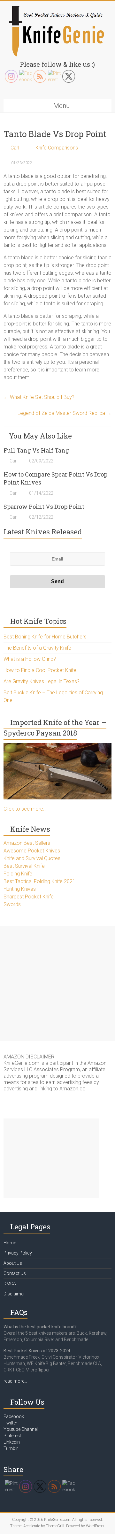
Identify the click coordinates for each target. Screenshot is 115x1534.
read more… (15, 1381)
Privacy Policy (18, 1252)
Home (10, 1242)
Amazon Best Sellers (27, 843)
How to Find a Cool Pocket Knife (40, 670)
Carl (15, 148)
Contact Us (15, 1273)
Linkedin (12, 1442)
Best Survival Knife (24, 866)
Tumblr (11, 1448)
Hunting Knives (20, 889)
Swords (12, 904)
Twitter (10, 1422)
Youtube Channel (21, 1429)
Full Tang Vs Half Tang (36, 450)
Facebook (14, 1416)
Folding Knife (18, 874)
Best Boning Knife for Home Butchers (45, 637)
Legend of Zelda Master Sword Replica (64, 413)
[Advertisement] (57, 983)
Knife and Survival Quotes (32, 858)
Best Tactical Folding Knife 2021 (39, 881)
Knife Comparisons (56, 148)
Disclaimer (14, 1293)
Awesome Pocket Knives (32, 851)
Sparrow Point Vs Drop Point (44, 506)
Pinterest (12, 1435)
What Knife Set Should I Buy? (39, 397)
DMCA (10, 1283)
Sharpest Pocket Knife (29, 897)
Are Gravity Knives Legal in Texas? (42, 681)
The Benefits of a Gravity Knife (37, 648)
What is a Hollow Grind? (30, 659)
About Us (13, 1263)
